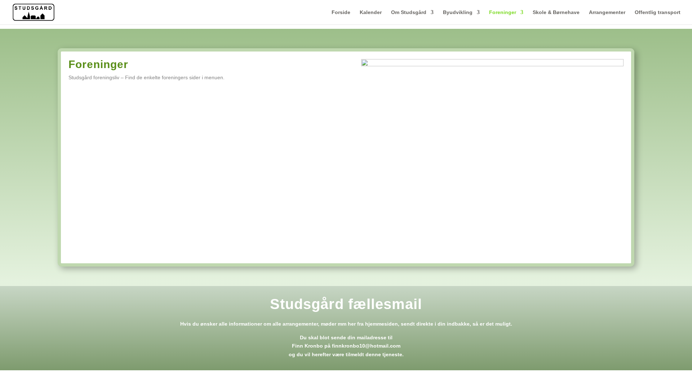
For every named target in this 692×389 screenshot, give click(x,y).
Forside (341, 12)
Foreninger (502, 12)
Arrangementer (607, 12)
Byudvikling (458, 12)
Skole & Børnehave (556, 12)
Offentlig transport (657, 12)
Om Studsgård (408, 12)
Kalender (371, 12)
